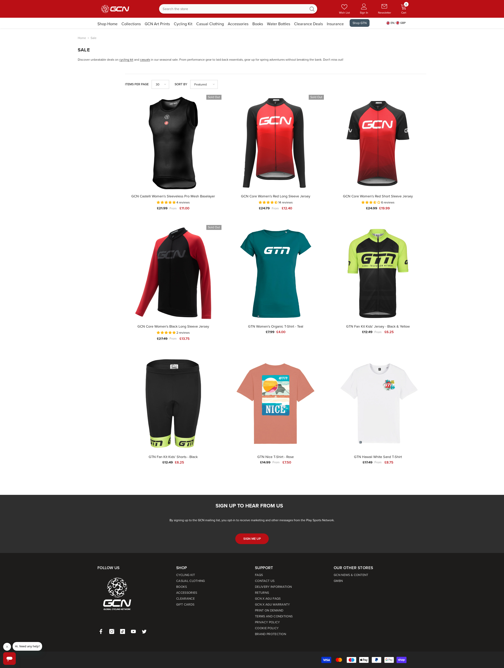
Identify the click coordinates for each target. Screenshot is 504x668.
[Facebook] (100, 631)
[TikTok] (122, 631)
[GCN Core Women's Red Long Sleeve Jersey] (275, 143)
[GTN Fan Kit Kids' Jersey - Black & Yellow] (378, 273)
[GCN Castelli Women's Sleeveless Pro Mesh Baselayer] (173, 143)
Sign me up (252, 538)
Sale (93, 38)
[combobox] (233, 9)
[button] (160, 84)
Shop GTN (360, 23)
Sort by (181, 84)
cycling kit (126, 59)
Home (82, 38)
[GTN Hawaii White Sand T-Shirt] (378, 403)
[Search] (238, 9)
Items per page (137, 84)
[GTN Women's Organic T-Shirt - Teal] (275, 273)
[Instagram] (111, 631)
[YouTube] (133, 631)
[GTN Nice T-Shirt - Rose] (275, 403)
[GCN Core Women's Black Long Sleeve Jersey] (173, 273)
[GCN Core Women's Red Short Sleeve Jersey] (378, 143)
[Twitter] (144, 631)
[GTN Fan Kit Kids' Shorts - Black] (173, 403)
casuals (145, 59)
